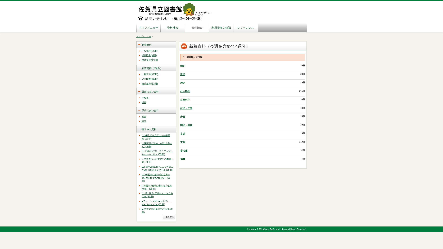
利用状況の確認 (221, 27)
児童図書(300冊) (150, 79)
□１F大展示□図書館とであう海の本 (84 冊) (157, 195)
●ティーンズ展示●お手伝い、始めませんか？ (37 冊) (156, 203)
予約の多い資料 (150, 110)
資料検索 (172, 27)
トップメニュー (148, 27)
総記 (182, 65)
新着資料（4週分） (152, 68)
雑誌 (144, 121)
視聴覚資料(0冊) (150, 60)
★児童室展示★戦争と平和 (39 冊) (157, 211)
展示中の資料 (149, 129)
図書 (144, 116)
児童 (144, 102)
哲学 (182, 74)
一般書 (145, 97)
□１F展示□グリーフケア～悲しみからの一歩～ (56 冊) (157, 153)
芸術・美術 (186, 125)
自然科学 (185, 99)
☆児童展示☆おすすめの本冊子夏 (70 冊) (157, 161)
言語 (182, 133)
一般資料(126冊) (150, 51)
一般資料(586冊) (150, 74)
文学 (182, 142)
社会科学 (185, 91)
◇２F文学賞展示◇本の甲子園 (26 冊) (156, 137)
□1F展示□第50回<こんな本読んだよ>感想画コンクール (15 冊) (157, 168)
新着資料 (146, 44)
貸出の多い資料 (150, 91)
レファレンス (245, 27)
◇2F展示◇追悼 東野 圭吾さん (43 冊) (157, 145)
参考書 (184, 150)
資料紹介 (196, 27)
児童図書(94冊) (149, 55)
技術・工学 (186, 108)
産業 (182, 116)
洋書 (182, 159)
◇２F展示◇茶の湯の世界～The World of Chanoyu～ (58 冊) (156, 177)
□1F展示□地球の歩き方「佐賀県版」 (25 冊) (157, 187)
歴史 (182, 82)
